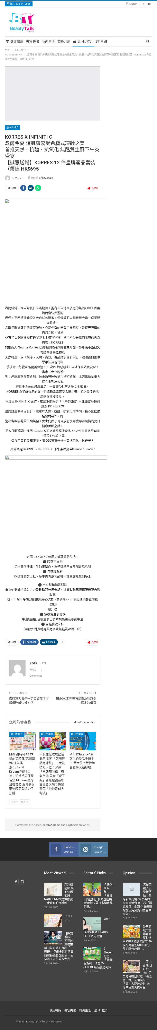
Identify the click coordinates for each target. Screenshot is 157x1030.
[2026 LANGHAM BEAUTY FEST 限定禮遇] (92, 924)
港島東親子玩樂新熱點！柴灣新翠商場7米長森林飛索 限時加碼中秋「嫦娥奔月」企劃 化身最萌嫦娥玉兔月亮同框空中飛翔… (137, 899)
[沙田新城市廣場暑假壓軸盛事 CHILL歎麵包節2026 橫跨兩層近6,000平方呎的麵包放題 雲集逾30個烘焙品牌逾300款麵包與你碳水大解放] (131, 931)
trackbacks (53, 824)
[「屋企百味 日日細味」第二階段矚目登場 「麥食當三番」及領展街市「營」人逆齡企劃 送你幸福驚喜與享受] (131, 966)
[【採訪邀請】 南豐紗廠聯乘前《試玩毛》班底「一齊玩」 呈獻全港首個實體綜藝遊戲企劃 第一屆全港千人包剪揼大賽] (53, 937)
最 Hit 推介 (85, 41)
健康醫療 (16, 41)
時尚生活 (48, 41)
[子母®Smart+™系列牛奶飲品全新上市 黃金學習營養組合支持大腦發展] (83, 741)
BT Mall (101, 41)
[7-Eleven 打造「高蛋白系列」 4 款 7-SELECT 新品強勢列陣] (92, 953)
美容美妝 (32, 41)
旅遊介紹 (64, 41)
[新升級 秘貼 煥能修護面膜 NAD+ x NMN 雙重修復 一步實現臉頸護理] (53, 889)
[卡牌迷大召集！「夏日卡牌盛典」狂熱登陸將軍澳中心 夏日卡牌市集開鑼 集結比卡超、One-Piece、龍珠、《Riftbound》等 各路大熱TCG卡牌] (92, 889)
